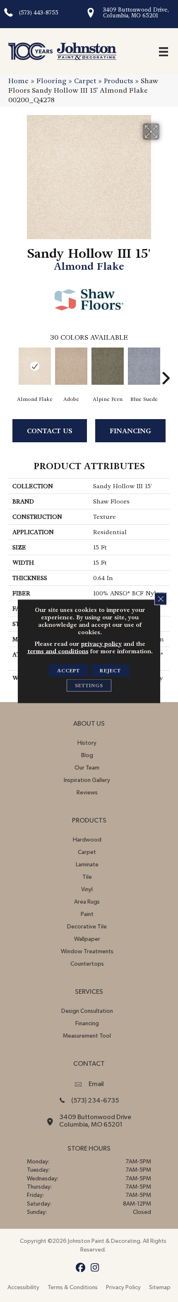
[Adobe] (71, 366)
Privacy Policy (123, 1287)
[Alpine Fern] (107, 366)
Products (118, 81)
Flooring (51, 81)
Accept (68, 670)
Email (96, 1084)
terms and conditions (58, 651)
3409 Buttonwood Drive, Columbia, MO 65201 (136, 12)
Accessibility (23, 1287)
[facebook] (81, 1268)
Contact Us (49, 431)
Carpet (85, 81)
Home (18, 81)
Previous (12, 366)
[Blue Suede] (144, 366)
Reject (110, 670)
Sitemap (160, 1287)
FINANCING (130, 431)
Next (165, 366)
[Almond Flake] (35, 366)
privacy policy (101, 643)
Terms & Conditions (73, 1287)
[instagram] (95, 1268)
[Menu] (163, 51)
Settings (89, 685)
